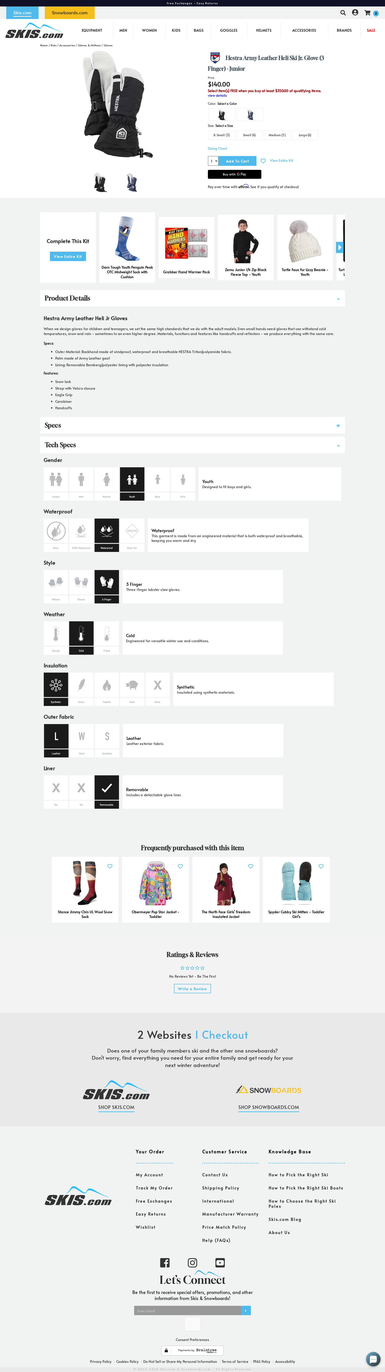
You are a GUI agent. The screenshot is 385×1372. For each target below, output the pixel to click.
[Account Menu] (355, 12)
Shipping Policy (221, 1188)
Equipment (92, 30)
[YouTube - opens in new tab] (220, 1262)
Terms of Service (235, 1361)
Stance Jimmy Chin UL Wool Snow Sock (85, 914)
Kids (176, 30)
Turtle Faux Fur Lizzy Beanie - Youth (305, 272)
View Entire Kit (281, 160)
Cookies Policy (127, 1361)
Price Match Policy (224, 1227)
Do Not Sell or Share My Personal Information (180, 1361)
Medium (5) (277, 135)
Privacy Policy (100, 1361)
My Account (149, 1174)
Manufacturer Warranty (230, 1214)
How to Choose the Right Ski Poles (302, 1203)
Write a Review (192, 988)
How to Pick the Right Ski (299, 1174)
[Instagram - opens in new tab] (192, 1262)
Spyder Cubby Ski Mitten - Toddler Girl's (296, 914)
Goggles (229, 30)
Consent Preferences (192, 1339)
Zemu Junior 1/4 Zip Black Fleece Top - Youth (245, 272)
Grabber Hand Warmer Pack (186, 271)
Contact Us (215, 1174)
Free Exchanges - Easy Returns (192, 3)
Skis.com (22, 12)
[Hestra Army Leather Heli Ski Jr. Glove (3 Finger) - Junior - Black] (100, 181)
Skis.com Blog (285, 1219)
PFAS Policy (261, 1361)
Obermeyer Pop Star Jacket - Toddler (155, 914)
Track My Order (154, 1188)
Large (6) (305, 135)
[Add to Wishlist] (263, 161)
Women (149, 30)
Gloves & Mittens (89, 45)
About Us (279, 1232)
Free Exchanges (154, 1201)
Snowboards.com (70, 12)
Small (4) (249, 135)
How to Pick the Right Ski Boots (306, 1188)
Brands (344, 30)
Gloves (108, 45)
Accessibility (285, 1361)
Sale (371, 30)
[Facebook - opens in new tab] (165, 1262)
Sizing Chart (217, 148)
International (218, 1201)
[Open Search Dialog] (343, 12)
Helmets (264, 30)
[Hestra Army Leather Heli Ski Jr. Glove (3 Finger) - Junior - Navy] (131, 181)
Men (123, 30)
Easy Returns (151, 1214)
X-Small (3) (221, 135)
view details (217, 95)
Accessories (304, 30)
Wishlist (146, 1227)
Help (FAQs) (216, 1240)
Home (44, 45)
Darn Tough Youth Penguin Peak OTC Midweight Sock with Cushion (127, 272)
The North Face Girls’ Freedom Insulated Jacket (226, 914)
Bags (199, 30)
